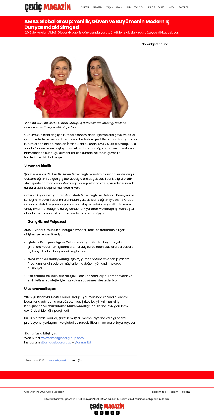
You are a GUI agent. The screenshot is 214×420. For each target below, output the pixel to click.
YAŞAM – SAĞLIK (114, 7)
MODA (172, 7)
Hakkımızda (159, 391)
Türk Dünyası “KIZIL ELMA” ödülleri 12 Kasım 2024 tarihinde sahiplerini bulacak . (123, 399)
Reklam (173, 391)
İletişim (185, 391)
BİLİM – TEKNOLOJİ (135, 7)
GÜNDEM (84, 7)
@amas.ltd (83, 342)
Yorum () (75, 360)
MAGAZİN (97, 7)
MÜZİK (63, 360)
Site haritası (51, 399)
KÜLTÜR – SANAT (156, 7)
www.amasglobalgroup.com (62, 338)
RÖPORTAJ (184, 7)
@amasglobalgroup (56, 342)
